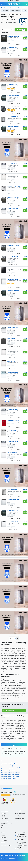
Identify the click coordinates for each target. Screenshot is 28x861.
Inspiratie (3, 813)
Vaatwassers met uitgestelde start (10, 774)
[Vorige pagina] (10, 638)
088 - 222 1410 (21, 835)
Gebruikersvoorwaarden (7, 855)
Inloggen (3, 835)
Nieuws (3, 842)
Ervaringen (4, 840)
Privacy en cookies (20, 855)
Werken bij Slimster (6, 845)
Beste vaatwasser (15, 10)
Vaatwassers (13, 7)
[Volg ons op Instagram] (18, 848)
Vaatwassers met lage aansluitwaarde (11, 772)
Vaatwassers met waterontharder (9, 778)
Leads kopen (18, 816)
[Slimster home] (14, 4)
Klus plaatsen (4, 818)
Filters (21, 29)
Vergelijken (5, 10)
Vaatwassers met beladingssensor (10, 763)
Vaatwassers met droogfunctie (9, 765)
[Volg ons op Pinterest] (20, 848)
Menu (4, 4)
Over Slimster (4, 837)
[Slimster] (2, 7)
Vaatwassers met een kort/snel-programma (12, 767)
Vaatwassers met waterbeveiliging (10, 776)
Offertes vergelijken (6, 821)
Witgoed (6, 7)
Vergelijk (11, 44)
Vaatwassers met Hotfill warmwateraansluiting (13, 769)
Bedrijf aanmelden (20, 813)
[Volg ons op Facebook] (16, 848)
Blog (2, 827)
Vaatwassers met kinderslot (8, 771)
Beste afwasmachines (8, 710)
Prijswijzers (4, 816)
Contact (17, 821)
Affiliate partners (19, 818)
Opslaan (18, 44)
